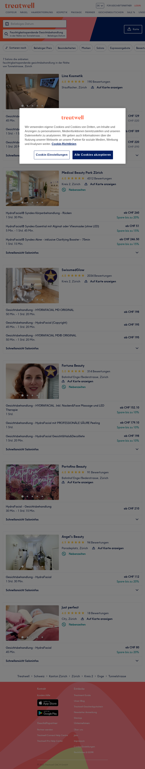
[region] (72, 136)
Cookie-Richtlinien (64, 143)
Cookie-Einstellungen (52, 154)
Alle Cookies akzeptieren (92, 154)
